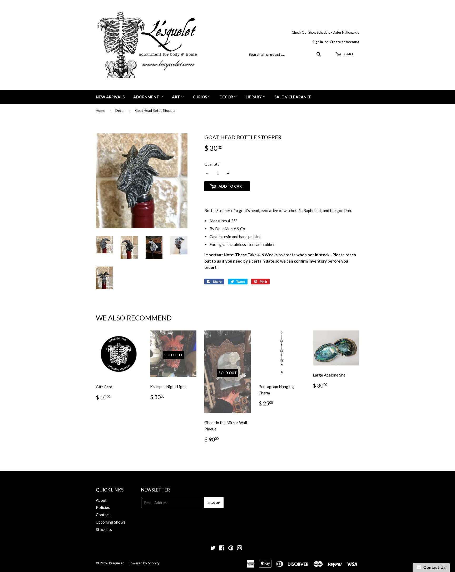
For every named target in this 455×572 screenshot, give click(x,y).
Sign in (317, 42)
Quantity (211, 164)
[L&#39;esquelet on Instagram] (239, 548)
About (101, 500)
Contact (103, 514)
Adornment (146, 96)
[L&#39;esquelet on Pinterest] (231, 548)
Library (254, 96)
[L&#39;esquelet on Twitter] (213, 548)
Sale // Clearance (292, 96)
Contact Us (433, 567)
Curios (200, 96)
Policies (103, 507)
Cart (348, 54)
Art (176, 96)
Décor (227, 96)
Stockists (104, 529)
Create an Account (344, 42)
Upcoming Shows (110, 522)
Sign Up (213, 503)
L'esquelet (116, 563)
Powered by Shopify (144, 563)
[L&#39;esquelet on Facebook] (222, 548)
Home (100, 110)
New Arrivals (110, 96)
